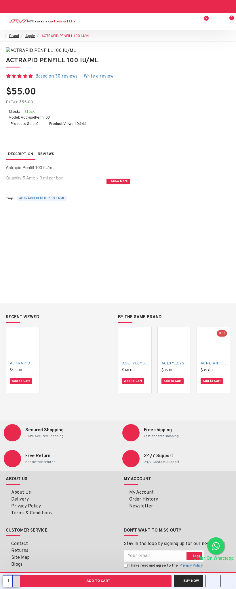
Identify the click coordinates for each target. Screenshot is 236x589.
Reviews (46, 154)
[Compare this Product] (30, 387)
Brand (14, 36)
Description (20, 154)
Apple (30, 36)
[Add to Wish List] (17, 387)
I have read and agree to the (166, 565)
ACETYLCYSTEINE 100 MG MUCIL (136, 363)
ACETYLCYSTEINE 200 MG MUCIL (175, 363)
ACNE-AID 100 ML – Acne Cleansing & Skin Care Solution (215, 363)
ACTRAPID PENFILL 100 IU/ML (42, 198)
